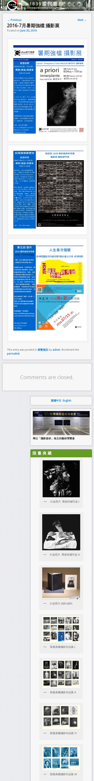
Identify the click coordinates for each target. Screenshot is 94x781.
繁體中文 (56, 400)
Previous (14, 20)
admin (56, 350)
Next (82, 20)
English (67, 400)
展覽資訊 (43, 350)
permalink (13, 353)
